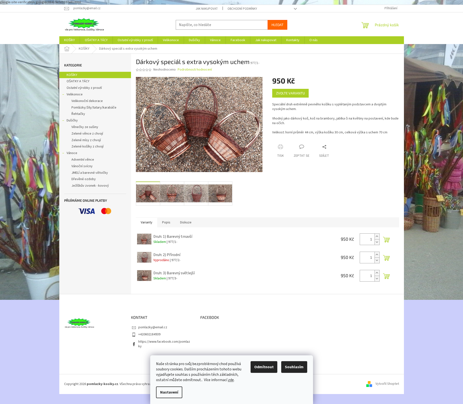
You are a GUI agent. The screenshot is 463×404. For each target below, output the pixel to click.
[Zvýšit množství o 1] (377, 236)
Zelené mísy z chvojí (86, 140)
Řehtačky (78, 113)
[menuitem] (69, 40)
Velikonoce (75, 94)
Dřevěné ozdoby (83, 179)
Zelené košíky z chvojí (87, 146)
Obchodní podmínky (242, 9)
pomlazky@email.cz (152, 327)
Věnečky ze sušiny (84, 127)
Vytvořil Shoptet (387, 384)
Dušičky (72, 120)
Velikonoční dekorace (87, 101)
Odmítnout (264, 367)
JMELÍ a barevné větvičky (89, 172)
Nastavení (169, 392)
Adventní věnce (82, 159)
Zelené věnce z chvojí (87, 133)
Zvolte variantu (290, 93)
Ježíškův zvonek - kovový (90, 185)
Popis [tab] (166, 222)
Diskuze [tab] (186, 222)
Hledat (277, 25)
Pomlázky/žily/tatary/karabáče (93, 107)
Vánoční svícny (82, 166)
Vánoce (72, 153)
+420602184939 (149, 334)
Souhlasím (294, 367)
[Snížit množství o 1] (377, 242)
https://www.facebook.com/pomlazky (164, 344)
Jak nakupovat (207, 9)
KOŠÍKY (72, 75)
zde (231, 380)
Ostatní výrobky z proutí (84, 87)
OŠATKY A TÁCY (78, 81)
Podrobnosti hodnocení (195, 69)
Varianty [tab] (146, 222)
